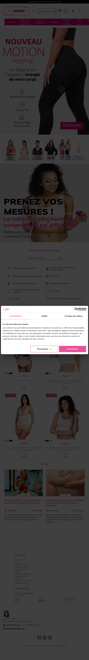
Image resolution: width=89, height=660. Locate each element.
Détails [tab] (44, 316)
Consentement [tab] (15, 316)
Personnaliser (42, 349)
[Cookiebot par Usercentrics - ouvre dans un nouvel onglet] (76, 309)
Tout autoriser (72, 349)
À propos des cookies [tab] (74, 316)
